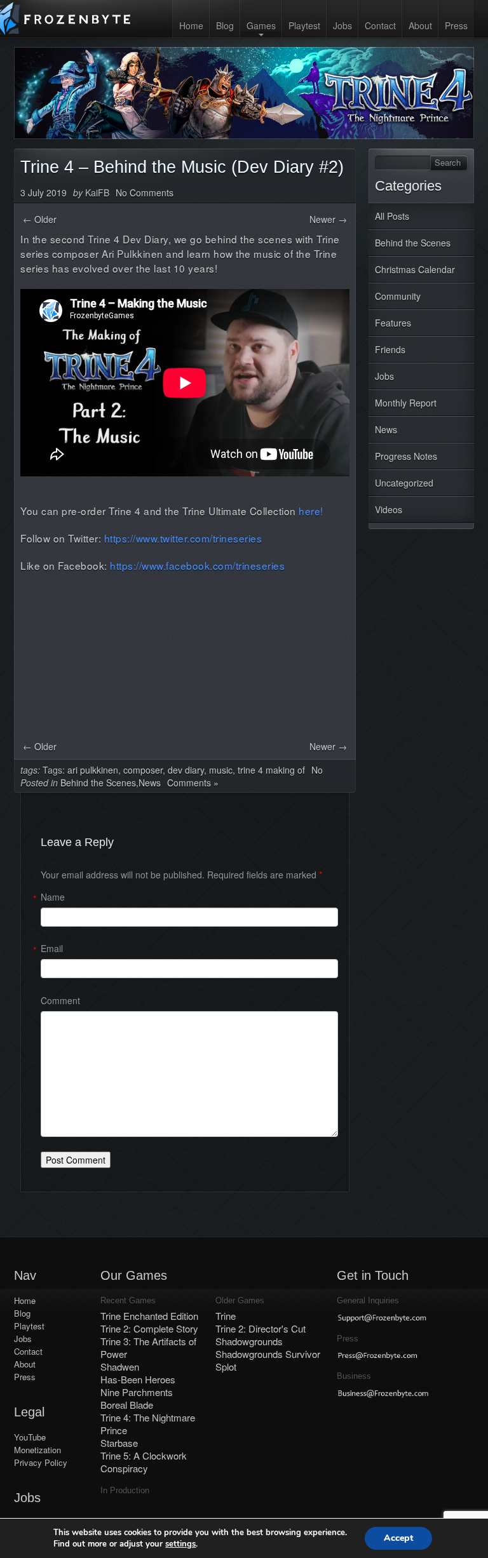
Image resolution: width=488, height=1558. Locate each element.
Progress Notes (406, 456)
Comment (60, 1000)
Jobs (342, 25)
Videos (388, 509)
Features (393, 322)
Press (456, 25)
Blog (225, 25)
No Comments (144, 192)
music (221, 769)
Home (191, 25)
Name (53, 896)
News (386, 429)
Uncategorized (404, 482)
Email (52, 948)
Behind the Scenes (413, 242)
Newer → (328, 219)
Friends (390, 349)
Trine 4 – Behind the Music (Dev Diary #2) (182, 167)
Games (261, 25)
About (420, 25)
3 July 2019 (43, 192)
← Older (40, 219)
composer (143, 769)
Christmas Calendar (415, 269)
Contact (380, 25)
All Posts (392, 216)
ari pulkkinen (92, 769)
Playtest (304, 25)
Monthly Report (406, 402)
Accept (398, 1538)
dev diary (186, 769)
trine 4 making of (271, 769)
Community (398, 296)
